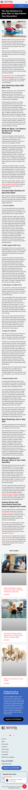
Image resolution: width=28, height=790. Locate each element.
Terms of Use (5, 752)
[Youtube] (10, 735)
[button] (26, 2)
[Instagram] (13, 735)
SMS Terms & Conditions (8, 757)
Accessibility (5, 754)
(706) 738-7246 (7, 714)
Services (4, 739)
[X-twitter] (6, 735)
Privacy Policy (5, 749)
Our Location (5, 744)
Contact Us (4, 746)
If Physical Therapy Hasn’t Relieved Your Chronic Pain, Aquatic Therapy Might (13, 635)
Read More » (7, 594)
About (3, 741)
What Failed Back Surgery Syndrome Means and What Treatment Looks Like (13, 589)
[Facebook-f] (3, 735)
